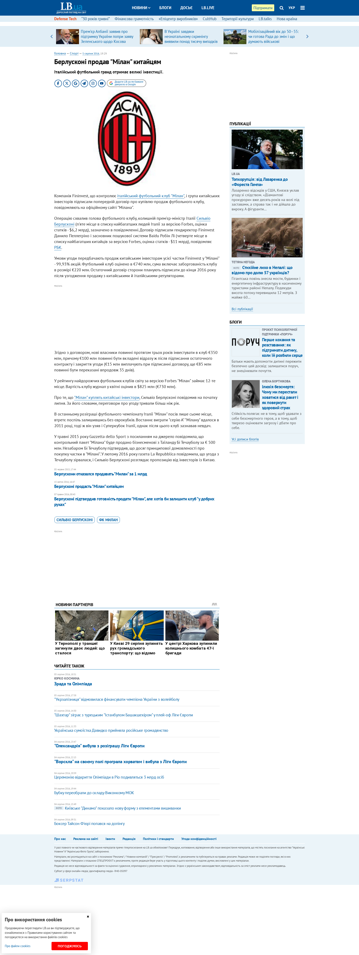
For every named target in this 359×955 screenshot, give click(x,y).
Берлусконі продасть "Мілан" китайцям (89, 486)
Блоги (165, 7)
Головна (60, 53)
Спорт (74, 53)
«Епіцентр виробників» (178, 18)
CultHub (209, 18)
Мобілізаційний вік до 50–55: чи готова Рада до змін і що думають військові (273, 36)
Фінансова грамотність (134, 18)
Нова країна (287, 18)
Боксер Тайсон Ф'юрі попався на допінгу (89, 823)
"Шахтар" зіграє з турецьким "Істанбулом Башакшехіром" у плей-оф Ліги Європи (123, 715)
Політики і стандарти (158, 839)
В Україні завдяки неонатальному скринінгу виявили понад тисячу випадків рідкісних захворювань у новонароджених (191, 41)
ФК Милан (108, 519)
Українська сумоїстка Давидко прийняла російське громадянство (111, 730)
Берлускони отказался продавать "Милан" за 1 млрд (100, 474)
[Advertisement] (137, 317)
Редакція (129, 839)
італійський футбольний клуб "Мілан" (150, 195)
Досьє (186, 7)
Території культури (237, 18)
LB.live (208, 7)
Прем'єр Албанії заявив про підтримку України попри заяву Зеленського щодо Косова (107, 36)
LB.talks (265, 18)
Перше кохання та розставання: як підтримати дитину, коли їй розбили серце (282, 347)
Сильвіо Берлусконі (75, 519)
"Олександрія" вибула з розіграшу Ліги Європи (99, 746)
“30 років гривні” (95, 18)
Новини (139, 7)
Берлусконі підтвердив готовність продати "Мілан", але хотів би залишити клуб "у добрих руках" (134, 501)
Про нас (60, 839)
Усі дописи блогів (245, 439)
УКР (292, 7)
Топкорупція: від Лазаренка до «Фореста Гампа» (260, 181)
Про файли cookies (17, 946)
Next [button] (307, 36)
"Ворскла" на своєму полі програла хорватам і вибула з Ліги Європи (120, 761)
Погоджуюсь (70, 946)
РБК (57, 247)
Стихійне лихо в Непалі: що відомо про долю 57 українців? (262, 270)
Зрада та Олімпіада (73, 684)
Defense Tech (65, 18)
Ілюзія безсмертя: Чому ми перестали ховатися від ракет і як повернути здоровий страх (280, 397)
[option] (96, 36)
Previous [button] (51, 36)
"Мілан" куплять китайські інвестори (106, 397)
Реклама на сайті (85, 839)
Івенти (110, 839)
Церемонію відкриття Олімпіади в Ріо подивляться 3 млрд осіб (109, 777)
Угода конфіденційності (198, 839)
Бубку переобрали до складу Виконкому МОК (94, 792)
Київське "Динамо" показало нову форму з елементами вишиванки (118, 808)
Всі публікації (242, 309)
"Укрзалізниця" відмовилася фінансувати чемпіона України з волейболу (116, 699)
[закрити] (88, 916)
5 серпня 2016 (90, 53)
